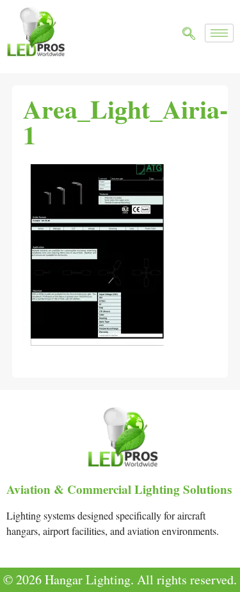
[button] (189, 34)
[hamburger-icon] (219, 33)
